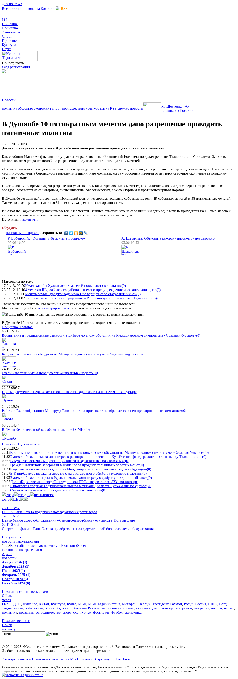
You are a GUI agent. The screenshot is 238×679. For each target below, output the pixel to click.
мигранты (184, 608)
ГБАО (6, 604)
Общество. (17, 327)
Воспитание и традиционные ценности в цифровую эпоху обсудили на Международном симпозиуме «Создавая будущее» (99, 335)
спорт (56, 108)
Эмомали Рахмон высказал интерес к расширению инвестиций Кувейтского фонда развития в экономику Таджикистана (106, 457)
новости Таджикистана (20, 541)
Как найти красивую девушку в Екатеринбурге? (48, 545)
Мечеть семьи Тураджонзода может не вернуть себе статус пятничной (80, 294)
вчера (10, 495)
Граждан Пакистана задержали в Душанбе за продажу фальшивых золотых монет (75, 465)
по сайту (9, 629)
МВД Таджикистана (104, 604)
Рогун (188, 604)
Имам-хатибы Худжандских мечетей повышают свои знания (73, 286)
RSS (113, 108)
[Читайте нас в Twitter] (28, 4)
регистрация (20, 67)
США (212, 604)
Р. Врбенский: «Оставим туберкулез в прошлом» (46, 238)
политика (9, 108)
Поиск (7, 625)
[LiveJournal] (85, 233)
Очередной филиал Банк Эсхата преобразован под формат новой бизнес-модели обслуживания (78, 527)
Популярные (12, 537)
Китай (44, 604)
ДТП (17, 604)
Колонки (48, 8)
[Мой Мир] (81, 233)
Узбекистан (34, 608)
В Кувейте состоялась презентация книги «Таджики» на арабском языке (67, 461)
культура (92, 108)
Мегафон (129, 604)
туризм (85, 612)
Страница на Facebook (113, 659)
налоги (216, 608)
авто (105, 608)
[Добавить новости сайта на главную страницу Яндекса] (24, 4)
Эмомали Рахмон (86, 608)
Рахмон (176, 604)
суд (75, 612)
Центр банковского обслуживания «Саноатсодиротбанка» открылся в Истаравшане (68, 518)
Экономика (11, 32)
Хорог (49, 608)
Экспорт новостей (16, 659)
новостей (9, 558)
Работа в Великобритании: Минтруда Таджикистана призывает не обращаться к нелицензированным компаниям (92, 411)
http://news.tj (29, 219)
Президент (160, 604)
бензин (116, 608)
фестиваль (101, 612)
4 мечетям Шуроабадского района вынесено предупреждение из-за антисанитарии (90, 290)
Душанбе (30, 604)
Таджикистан (12, 608)
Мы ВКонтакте (82, 659)
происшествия (73, 108)
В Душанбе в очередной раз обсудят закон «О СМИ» (44, 429)
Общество (10, 28)
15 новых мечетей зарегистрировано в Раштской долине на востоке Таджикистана (90, 298)
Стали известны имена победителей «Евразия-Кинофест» (48, 373)
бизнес (128, 608)
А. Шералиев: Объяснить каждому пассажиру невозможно (168, 238)
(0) (124, 286)
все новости (11, 550)
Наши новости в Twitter (50, 659)
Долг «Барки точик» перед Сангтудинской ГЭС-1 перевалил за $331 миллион (72, 482)
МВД (82, 604)
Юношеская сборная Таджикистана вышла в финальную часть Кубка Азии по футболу (79, 486)
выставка (143, 608)
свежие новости (130, 108)
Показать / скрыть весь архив (25, 591)
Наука (6, 49)
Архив (7, 554)
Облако (7, 596)
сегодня (24, 495)
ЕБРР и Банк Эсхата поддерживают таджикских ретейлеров (49, 510)
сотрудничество (48, 612)
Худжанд (63, 608)
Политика (10, 24)
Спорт (7, 36)
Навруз (144, 604)
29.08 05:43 (13, 4)
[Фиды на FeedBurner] (31, 4)
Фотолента (31, 8)
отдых (229, 608)
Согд (223, 604)
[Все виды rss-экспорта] (35, 4)
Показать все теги (16, 621)
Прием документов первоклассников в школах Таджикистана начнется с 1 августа (67, 392)
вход (5, 67)
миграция (201, 608)
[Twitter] (71, 233)
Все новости (12, 8)
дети (156, 608)
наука (104, 108)
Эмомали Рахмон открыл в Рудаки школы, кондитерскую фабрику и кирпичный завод (79, 478)
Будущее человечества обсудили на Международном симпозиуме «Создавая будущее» (70, 354)
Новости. (21, 444)
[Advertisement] (86, 83)
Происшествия (13, 41)
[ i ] (4, 20)
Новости (9, 100)
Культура (9, 45)
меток (6, 600)
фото (6, 499)
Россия (200, 604)
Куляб (71, 604)
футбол (117, 612)
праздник (26, 612)
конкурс (168, 608)
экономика (42, 108)
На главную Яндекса (22, 233)
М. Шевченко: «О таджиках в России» (177, 108)
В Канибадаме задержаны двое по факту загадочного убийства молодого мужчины (76, 473)
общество (25, 108)
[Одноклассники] (76, 233)
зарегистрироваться (53, 308)
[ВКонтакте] (66, 233)
